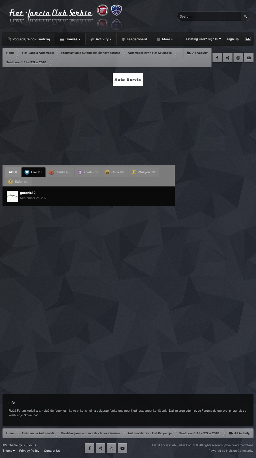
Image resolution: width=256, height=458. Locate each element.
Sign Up (233, 39)
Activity (102, 39)
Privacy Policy (29, 450)
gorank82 (28, 193)
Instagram (238, 57)
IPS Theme (10, 445)
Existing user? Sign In (202, 39)
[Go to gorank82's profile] (12, 196)
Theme (7, 450)
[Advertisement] (128, 124)
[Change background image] (247, 39)
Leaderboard (136, 39)
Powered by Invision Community (231, 450)
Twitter (227, 57)
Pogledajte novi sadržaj (31, 39)
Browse (71, 39)
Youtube (249, 57)
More (166, 39)
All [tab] (13, 172)
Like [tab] (36, 172)
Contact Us (52, 450)
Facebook (217, 57)
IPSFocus (29, 445)
